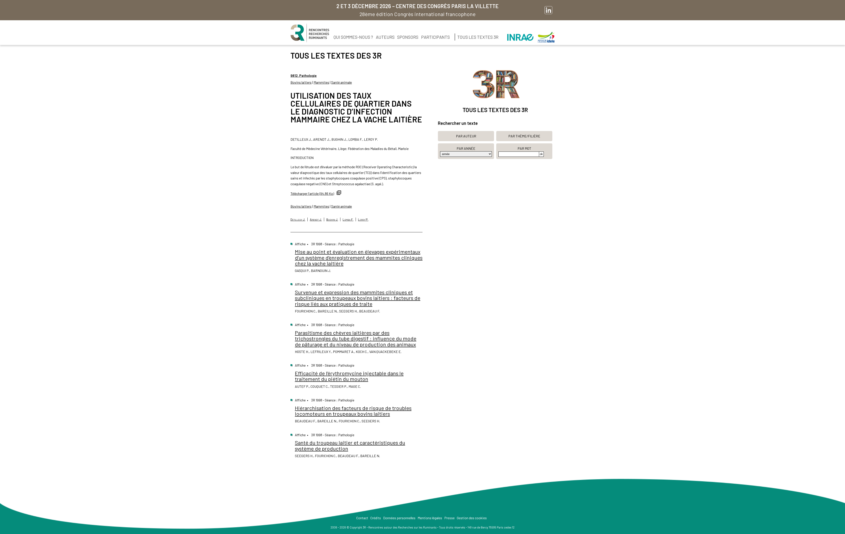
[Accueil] (309, 33)
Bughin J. (332, 219)
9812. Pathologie (303, 75)
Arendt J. (316, 219)
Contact (362, 518)
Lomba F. (348, 219)
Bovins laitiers (301, 82)
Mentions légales (430, 518)
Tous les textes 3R (477, 37)
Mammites (321, 82)
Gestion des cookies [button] (472, 518)
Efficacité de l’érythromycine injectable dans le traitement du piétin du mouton (349, 376)
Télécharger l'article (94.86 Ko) (312, 193)
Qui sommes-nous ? (353, 37)
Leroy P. (363, 219)
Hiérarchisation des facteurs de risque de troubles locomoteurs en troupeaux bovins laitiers (353, 411)
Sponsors (407, 37)
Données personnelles (399, 518)
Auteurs (385, 37)
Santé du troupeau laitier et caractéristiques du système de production (350, 445)
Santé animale (341, 82)
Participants (435, 37)
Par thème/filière (524, 136)
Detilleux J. (297, 219)
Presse (449, 518)
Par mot (524, 148)
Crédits (375, 518)
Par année (466, 148)
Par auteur (466, 136)
